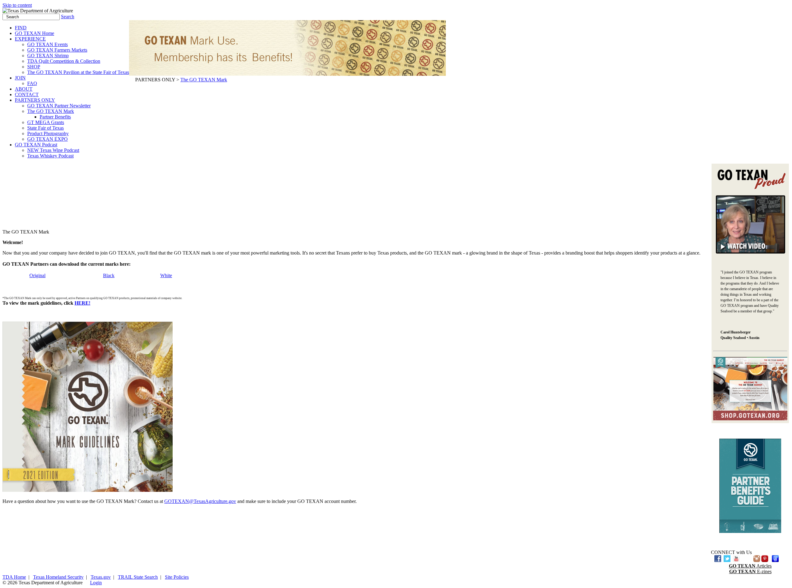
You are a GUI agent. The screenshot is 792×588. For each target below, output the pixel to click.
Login (96, 582)
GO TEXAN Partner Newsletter (59, 105)
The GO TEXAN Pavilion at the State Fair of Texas (78, 72)
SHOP (33, 66)
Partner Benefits (55, 116)
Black (108, 275)
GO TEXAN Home (34, 33)
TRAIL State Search (138, 577)
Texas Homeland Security (58, 577)
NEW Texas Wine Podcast (53, 150)
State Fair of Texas (45, 128)
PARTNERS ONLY (35, 100)
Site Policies (177, 577)
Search (67, 16)
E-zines (750, 571)
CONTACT (27, 94)
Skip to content (17, 5)
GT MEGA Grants (45, 122)
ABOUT (23, 89)
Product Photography (48, 133)
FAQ (32, 83)
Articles (750, 566)
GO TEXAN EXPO (47, 139)
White (166, 275)
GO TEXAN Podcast (36, 144)
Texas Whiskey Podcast (50, 155)
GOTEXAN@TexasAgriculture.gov (200, 501)
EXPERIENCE (30, 38)
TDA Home (14, 577)
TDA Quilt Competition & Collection (63, 61)
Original (37, 275)
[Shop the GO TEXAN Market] (750, 418)
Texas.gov (101, 577)
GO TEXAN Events (47, 44)
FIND (21, 27)
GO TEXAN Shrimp (48, 55)
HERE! (82, 303)
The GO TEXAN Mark (50, 111)
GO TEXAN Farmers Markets (57, 50)
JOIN (20, 77)
